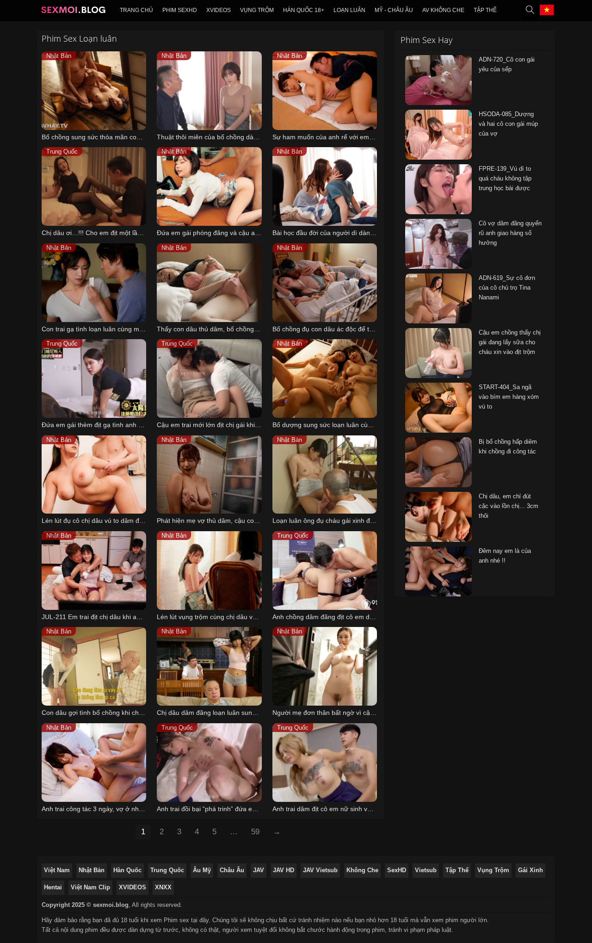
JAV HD (283, 870)
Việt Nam (57, 870)
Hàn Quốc (127, 870)
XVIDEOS (218, 10)
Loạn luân (349, 10)
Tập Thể (457, 870)
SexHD (396, 870)
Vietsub (426, 870)
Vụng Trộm (493, 870)
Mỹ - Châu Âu (394, 10)
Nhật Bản (92, 870)
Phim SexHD (179, 10)
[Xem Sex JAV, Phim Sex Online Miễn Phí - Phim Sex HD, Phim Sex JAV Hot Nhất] (73, 12)
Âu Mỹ (202, 870)
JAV (258, 870)
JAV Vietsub (320, 870)
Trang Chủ (136, 10)
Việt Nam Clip (90, 887)
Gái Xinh (530, 870)
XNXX (163, 887)
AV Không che (443, 10)
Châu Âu (232, 870)
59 (255, 831)
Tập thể (485, 10)
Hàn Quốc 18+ (303, 10)
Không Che (362, 870)
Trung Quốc (167, 870)
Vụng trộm (257, 10)
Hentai (53, 887)
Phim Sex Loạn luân (79, 38)
